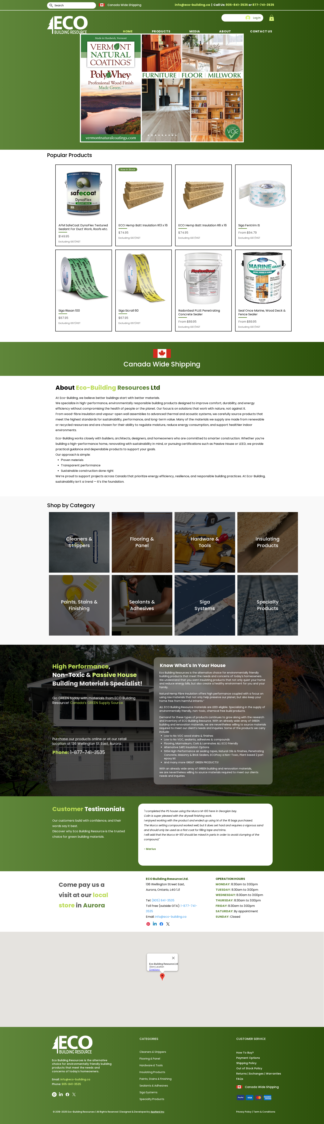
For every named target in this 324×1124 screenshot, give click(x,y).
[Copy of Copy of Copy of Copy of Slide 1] (212, 859)
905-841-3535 (237, 5)
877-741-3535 (263, 5)
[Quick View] (84, 193)
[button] (271, 18)
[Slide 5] (169, 135)
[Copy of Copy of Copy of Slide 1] (208, 859)
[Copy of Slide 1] (151, 135)
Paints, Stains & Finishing (156, 1079)
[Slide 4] (165, 135)
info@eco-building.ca (192, 5)
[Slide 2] (159, 135)
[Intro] (148, 135)
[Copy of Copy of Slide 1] (203, 859)
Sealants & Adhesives (154, 1085)
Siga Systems (149, 1092)
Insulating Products (152, 1072)
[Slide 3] (162, 135)
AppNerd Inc (157, 1111)
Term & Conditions (264, 1111)
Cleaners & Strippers (153, 1052)
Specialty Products (152, 1099)
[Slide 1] (155, 135)
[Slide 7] (175, 135)
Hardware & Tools (151, 1065)
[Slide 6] (172, 135)
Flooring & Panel (150, 1058)
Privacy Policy (243, 1111)
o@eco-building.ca (172, 917)
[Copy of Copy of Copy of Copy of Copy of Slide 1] (216, 859)
